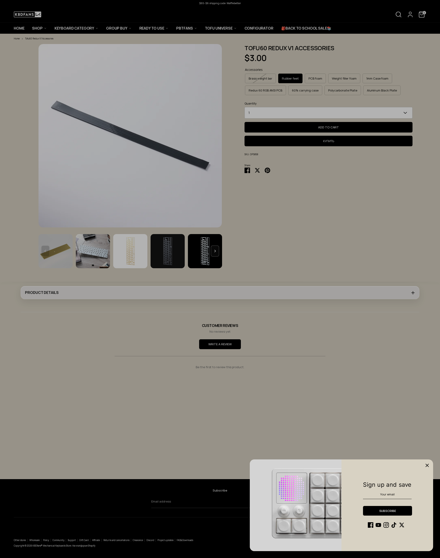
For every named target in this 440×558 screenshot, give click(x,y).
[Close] (427, 465)
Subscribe (387, 511)
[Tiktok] (394, 525)
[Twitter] (401, 525)
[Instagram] (386, 525)
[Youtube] (378, 525)
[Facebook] (370, 525)
